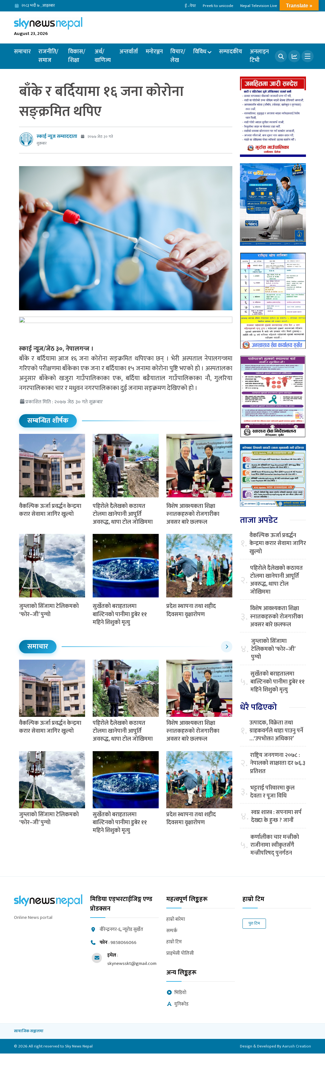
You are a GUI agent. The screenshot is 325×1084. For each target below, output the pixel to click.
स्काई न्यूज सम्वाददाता (56, 136)
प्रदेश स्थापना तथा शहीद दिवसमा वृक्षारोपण (191, 610)
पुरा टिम (254, 923)
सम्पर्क (171, 931)
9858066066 (123, 942)
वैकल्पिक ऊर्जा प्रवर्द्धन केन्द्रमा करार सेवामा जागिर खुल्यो (50, 510)
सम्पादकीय (230, 52)
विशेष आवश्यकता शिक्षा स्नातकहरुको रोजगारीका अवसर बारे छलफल (192, 514)
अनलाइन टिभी (259, 56)
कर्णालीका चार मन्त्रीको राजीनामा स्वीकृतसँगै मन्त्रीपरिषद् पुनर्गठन (274, 845)
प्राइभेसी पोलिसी (180, 953)
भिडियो (180, 993)
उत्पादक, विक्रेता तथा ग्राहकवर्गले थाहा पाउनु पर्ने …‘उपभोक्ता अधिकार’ (276, 731)
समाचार (22, 52)
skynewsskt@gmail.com (131, 963)
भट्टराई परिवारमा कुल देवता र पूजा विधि (272, 792)
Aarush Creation (296, 1046)
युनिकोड (181, 1004)
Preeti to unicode (218, 5)
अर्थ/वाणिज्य (103, 56)
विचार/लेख (177, 56)
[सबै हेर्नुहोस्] (226, 646)
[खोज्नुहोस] (281, 56)
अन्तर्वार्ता (128, 52)
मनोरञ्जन (154, 52)
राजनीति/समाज (48, 56)
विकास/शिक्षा (76, 56)
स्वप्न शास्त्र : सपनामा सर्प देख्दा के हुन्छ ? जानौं (276, 817)
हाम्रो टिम (174, 942)
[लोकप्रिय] (294, 56)
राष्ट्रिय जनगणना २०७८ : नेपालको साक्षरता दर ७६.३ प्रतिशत (277, 763)
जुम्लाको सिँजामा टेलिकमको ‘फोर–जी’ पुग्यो (49, 610)
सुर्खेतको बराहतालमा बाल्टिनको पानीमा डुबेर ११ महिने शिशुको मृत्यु (120, 614)
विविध (199, 52)
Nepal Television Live (258, 5)
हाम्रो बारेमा (175, 919)
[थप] (308, 56)
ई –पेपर (190, 5)
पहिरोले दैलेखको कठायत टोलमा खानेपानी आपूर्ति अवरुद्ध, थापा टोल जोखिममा (123, 514)
